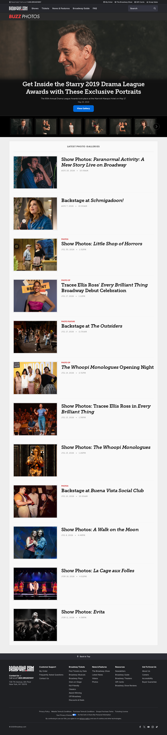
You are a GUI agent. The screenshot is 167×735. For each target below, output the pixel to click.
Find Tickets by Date (78, 671)
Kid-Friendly (74, 685)
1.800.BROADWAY (26, 2)
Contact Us (14, 675)
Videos (95, 678)
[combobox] (143, 8)
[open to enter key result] (155, 8)
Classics (72, 689)
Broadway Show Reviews (126, 685)
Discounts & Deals (76, 700)
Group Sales (153, 2)
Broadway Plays (76, 678)
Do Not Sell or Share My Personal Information (94, 715)
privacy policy (85, 718)
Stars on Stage (75, 682)
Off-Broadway (75, 696)
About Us (146, 671)
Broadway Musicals (77, 675)
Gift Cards (140, 2)
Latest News (97, 675)
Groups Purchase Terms (104, 711)
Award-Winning (75, 693)
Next (156, 126)
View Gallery (83, 108)
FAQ (95, 8)
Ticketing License (121, 711)
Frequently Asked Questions (51, 675)
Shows (35, 8)
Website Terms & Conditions (61, 711)
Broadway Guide (81, 8)
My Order (109, 2)
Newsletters (120, 671)
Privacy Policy (44, 711)
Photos (95, 682)
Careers (145, 675)
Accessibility (147, 678)
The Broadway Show (124, 2)
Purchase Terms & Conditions (83, 711)
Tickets (45, 8)
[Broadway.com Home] (18, 8)
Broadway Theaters (123, 678)
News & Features (61, 8)
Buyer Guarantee (149, 682)
